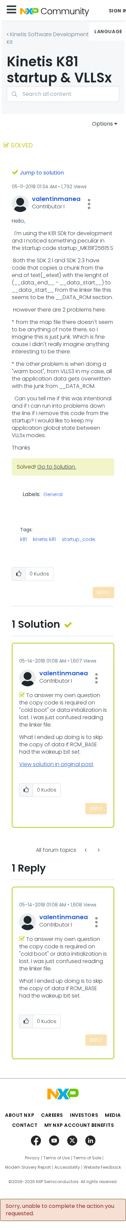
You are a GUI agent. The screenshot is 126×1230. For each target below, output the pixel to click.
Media (113, 1115)
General (52, 495)
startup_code (78, 539)
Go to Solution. (56, 467)
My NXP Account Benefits (79, 1125)
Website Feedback (102, 1167)
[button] (89, 204)
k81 (23, 539)
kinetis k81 (44, 539)
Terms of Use (56, 1158)
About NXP (19, 1115)
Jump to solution (42, 173)
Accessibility (67, 1167)
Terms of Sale (87, 1158)
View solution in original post (56, 764)
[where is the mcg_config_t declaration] (86, 850)
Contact (25, 1125)
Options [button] (102, 124)
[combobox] (63, 94)
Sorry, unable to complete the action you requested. (60, 1210)
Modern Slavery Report (28, 1167)
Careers (52, 1115)
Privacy (32, 1158)
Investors (84, 1115)
